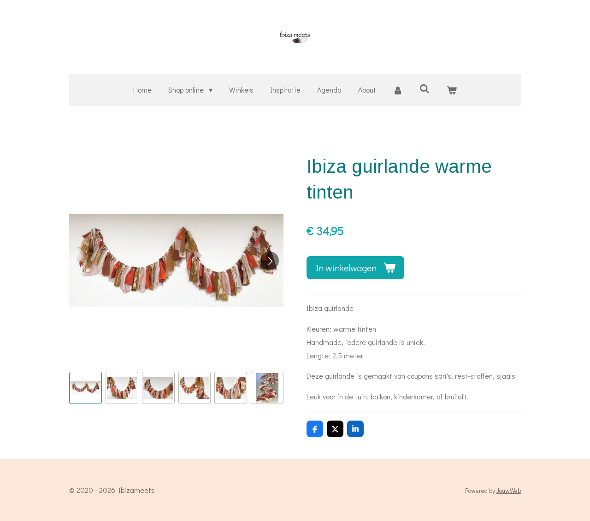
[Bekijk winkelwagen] (451, 90)
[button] (85, 388)
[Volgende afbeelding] (269, 261)
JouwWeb (508, 490)
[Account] (398, 90)
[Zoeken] (424, 88)
